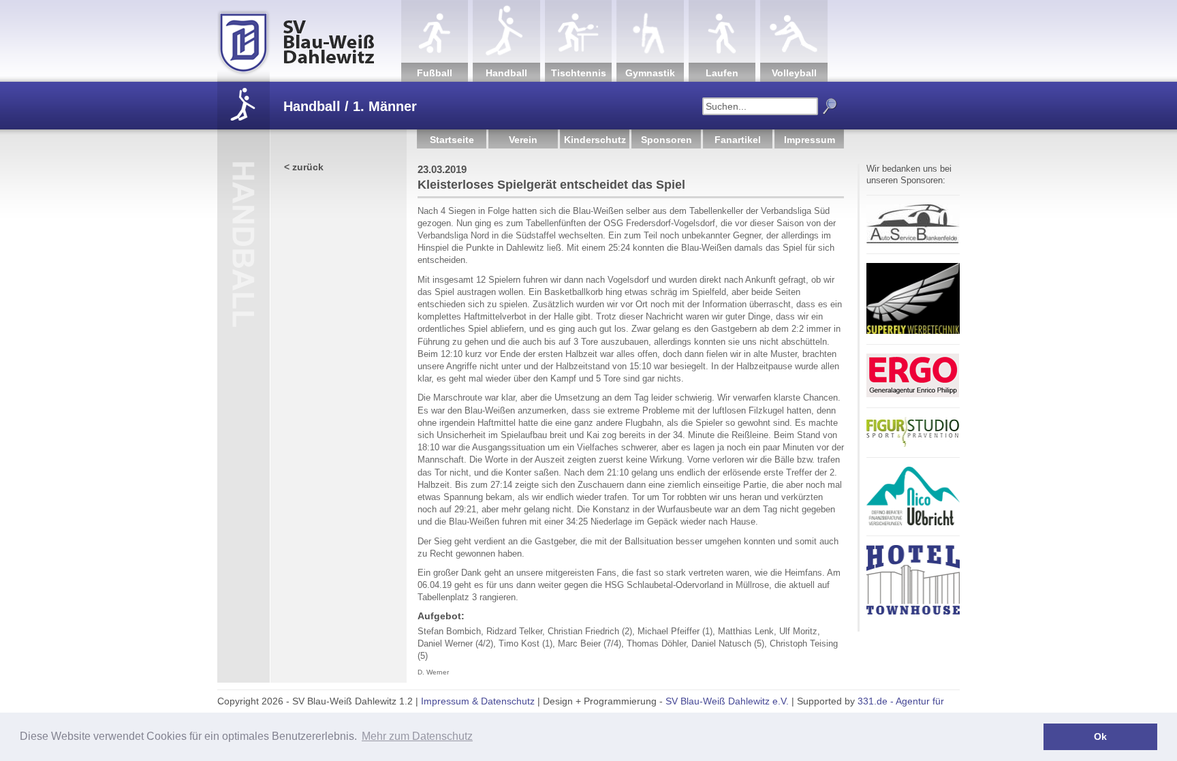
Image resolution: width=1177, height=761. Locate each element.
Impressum (809, 139)
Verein (523, 139)
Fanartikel (738, 139)
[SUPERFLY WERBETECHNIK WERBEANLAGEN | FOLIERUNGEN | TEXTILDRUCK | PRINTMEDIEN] (913, 331)
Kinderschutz (595, 139)
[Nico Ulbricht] (913, 523)
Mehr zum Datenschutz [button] (417, 736)
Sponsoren (666, 139)
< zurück (304, 166)
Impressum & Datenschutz (478, 701)
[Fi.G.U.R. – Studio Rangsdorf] (913, 444)
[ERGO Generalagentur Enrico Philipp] (912, 395)
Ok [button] (1100, 736)
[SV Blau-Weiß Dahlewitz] (309, 41)
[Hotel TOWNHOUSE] (913, 612)
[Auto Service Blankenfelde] (913, 241)
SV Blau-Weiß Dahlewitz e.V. (727, 701)
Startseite (452, 139)
